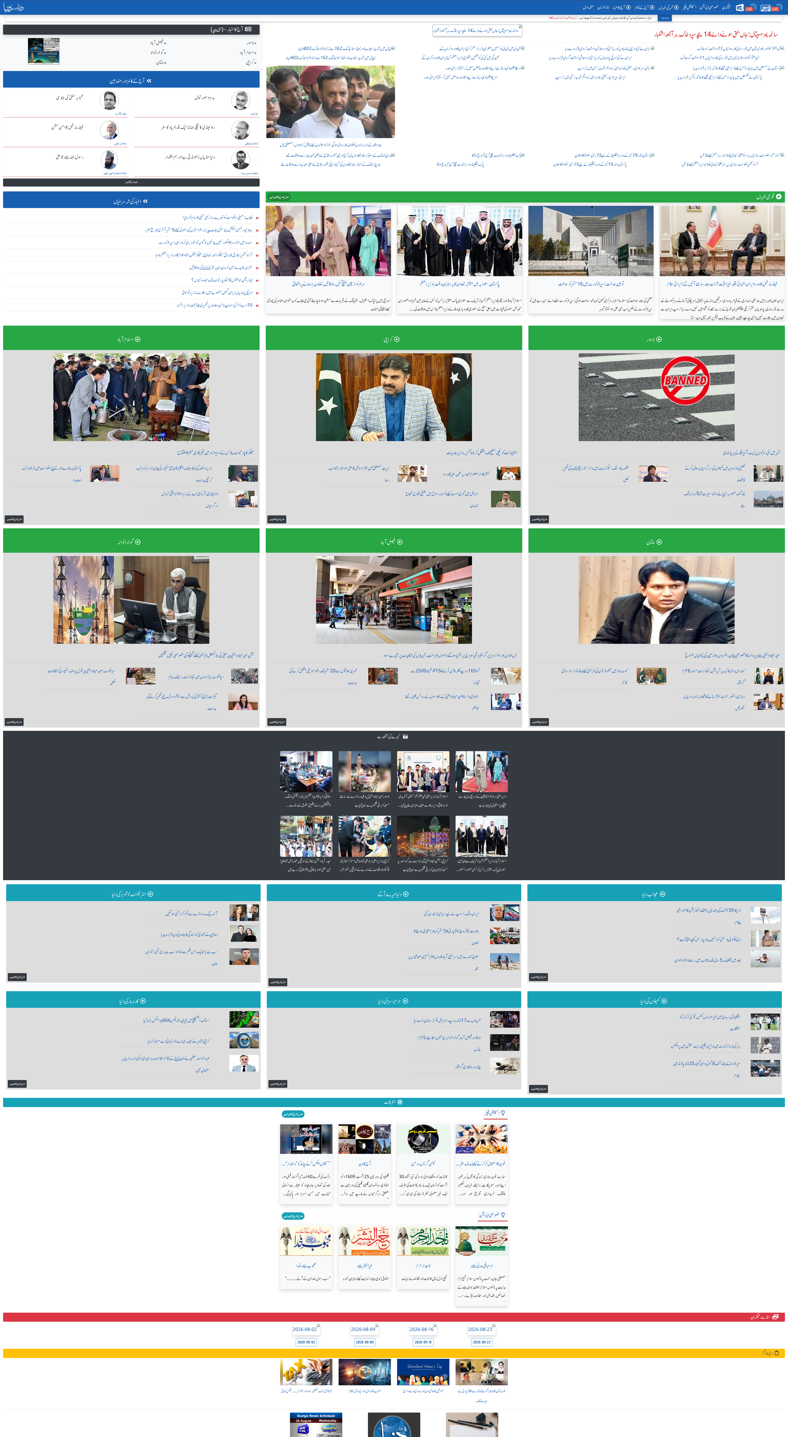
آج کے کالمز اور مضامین (127, 81)
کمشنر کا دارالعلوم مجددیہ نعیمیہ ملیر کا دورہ (466, 474)
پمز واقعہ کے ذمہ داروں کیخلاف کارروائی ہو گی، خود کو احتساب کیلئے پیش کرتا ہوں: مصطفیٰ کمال (330, 145)
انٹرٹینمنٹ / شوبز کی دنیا (129, 894)
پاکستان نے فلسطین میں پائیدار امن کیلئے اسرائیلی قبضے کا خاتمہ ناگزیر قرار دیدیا (720, 77)
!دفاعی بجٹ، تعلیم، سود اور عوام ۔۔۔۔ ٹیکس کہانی (306, 1391)
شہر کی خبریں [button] (666, 7)
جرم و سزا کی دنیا (389, 1001)
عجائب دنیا (650, 894)
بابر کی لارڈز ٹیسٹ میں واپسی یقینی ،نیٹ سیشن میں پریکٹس (705, 1046)
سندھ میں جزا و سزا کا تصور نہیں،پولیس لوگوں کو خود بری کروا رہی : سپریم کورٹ (205, 242)
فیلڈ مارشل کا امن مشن (67, 127)
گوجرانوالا (157, 52)
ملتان (160, 62)
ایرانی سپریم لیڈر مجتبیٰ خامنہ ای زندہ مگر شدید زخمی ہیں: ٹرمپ (590, 77)
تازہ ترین (603, 7)
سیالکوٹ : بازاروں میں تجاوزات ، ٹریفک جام (196, 676)
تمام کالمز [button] (131, 182)
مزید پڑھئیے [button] (539, 519)
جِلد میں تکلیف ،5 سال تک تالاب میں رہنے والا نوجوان (708, 960)
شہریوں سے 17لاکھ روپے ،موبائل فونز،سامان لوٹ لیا (447, 1020)
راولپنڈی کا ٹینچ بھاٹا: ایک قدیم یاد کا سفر (188, 127)
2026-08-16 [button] (423, 1342)
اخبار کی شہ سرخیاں (127, 201)
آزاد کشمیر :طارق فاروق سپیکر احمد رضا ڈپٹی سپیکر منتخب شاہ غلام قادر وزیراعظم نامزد (203, 254)
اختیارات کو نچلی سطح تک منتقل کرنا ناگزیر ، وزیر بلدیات (481, 452)
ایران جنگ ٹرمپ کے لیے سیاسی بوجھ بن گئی (451, 913)
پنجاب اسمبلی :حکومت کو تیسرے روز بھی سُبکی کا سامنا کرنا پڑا (217, 217)
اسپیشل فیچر (689, 7)
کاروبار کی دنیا (129, 1001)
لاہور (250, 43)
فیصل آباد (157, 43)
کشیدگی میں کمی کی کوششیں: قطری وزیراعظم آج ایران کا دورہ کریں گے (460, 57)
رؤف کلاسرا (121, 114)
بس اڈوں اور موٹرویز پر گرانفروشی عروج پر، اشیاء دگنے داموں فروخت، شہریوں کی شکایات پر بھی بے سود (450, 655)
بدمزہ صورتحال (205, 97)
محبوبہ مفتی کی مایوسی (70, 97)
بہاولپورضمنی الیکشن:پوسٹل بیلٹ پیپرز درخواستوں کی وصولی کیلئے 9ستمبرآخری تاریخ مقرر (198, 229)
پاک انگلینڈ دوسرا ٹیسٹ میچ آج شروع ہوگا (460, 164)
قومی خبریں (765, 196)
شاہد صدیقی (251, 143)
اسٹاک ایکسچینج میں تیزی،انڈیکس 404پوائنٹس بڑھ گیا (176, 1020)
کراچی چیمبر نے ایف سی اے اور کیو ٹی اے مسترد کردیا (179, 1041)
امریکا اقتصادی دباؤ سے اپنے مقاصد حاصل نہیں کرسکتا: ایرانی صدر (460, 77)
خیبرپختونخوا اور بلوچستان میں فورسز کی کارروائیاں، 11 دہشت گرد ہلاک (720, 57)
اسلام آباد (247, 52)
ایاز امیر (254, 114)
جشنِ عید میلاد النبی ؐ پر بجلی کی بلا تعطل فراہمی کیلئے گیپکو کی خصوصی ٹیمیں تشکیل (206, 655)
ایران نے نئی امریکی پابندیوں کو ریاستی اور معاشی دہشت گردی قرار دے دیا (590, 57)
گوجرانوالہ (125, 542)
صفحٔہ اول (589, 7)
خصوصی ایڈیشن (709, 7)
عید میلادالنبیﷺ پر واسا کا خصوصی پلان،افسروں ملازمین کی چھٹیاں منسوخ (732, 655)
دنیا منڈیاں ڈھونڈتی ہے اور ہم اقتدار (190, 157)
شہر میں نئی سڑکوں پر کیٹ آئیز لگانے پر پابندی (751, 452)
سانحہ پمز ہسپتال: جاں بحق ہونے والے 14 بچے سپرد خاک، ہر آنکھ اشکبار (716, 34)
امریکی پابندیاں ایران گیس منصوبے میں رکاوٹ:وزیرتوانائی (217, 292)
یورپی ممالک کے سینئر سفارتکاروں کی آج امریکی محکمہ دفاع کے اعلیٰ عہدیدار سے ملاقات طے (330, 164)
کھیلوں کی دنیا (650, 1001)
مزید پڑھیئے (279, 197)
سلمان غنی (121, 143)
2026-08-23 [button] (481, 1342)
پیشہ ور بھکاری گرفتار (468, 1066)
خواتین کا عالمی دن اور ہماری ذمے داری (423, 1391)
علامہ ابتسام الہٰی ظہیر (115, 173)
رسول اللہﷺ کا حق (70, 157)
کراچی (250, 62)
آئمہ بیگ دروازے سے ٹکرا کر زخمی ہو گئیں (191, 913)
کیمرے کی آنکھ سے (388, 736)
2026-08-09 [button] (364, 1342)
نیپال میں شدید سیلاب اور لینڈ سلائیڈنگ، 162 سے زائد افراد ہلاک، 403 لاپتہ (331, 57)
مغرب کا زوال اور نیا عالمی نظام (364, 1391)
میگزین (726, 7)
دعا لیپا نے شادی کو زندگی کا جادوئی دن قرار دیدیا (189, 934)
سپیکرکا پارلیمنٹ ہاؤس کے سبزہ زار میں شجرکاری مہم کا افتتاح (216, 452)
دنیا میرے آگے (389, 894)
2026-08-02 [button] (306, 1342)
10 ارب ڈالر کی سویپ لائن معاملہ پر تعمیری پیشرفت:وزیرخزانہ (214, 305)
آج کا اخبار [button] (618, 7)
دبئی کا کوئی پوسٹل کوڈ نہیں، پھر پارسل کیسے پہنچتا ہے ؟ (709, 939)
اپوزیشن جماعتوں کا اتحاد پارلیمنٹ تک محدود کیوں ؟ (221, 280)
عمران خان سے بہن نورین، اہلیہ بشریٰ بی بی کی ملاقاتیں (220, 267)
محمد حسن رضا (249, 173)
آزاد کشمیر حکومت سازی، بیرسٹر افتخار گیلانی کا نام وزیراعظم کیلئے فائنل (720, 164)
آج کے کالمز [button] (642, 7)
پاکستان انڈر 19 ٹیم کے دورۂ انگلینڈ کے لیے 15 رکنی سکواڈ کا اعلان (590, 164)
